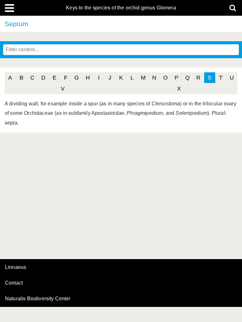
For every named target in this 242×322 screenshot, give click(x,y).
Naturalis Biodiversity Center (38, 298)
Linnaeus (15, 267)
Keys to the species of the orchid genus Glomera (121, 7)
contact (14, 283)
